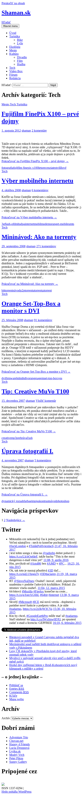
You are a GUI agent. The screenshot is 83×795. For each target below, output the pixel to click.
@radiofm (49, 553)
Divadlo (22, 57)
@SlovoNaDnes (24, 581)
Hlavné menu (10, 26)
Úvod (12, 32)
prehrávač (22, 438)
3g (3, 224)
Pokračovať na (35, 161)
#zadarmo (15, 608)
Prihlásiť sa (16, 685)
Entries (16, 688)
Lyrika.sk (15, 751)
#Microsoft (25, 602)
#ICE (36, 602)
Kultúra (14, 53)
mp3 (13, 438)
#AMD (51, 563)
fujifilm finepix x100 (25, 167)
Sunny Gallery (18, 761)
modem (45, 224)
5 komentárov (43, 460)
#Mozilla (27, 591)
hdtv (25, 378)
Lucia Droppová (19, 747)
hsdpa (21, 224)
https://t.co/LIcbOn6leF (23, 556)
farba (27, 501)
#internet (53, 595)
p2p (22, 290)
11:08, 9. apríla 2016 (56, 560)
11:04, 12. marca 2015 (51, 588)
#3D (50, 570)
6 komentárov (40, 190)
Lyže (20, 43)
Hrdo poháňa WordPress (16, 791)
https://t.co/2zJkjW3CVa (37, 608)
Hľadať (6, 22)
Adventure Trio (18, 737)
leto (40, 167)
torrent (29, 290)
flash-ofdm (11, 224)
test (55, 167)
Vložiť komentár (46, 400)
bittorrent (7, 290)
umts (71, 224)
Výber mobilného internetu (37, 180)
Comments (19, 692)
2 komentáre (39, 130)
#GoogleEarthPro (37, 615)
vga (60, 378)
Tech (12, 67)
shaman (26, 130)
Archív (6, 718)
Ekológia (14, 46)
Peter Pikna (16, 758)
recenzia (48, 167)
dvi (3, 378)
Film (20, 60)
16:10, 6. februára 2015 (67, 622)
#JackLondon (17, 546)
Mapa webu (16, 699)
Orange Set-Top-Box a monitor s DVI (31, 307)
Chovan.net (16, 740)
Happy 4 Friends (19, 744)
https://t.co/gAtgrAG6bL (24, 595)
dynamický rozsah (13, 501)
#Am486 (35, 563)
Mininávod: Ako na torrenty (39, 236)
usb (30, 438)
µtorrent (47, 290)
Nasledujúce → (15, 520)
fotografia (7, 167)
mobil (37, 224)
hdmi (19, 378)
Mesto (13, 50)
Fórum (13, 74)
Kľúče (13, 695)
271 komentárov (46, 246)
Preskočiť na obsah (13, 3)
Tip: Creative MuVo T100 (35, 391)
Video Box (16, 71)
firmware (10, 378)
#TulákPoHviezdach (41, 546)
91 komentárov (43, 320)
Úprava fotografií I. (27, 451)
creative (6, 438)
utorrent (37, 290)
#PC (61, 563)
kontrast (44, 501)
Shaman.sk (16, 12)
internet (29, 224)
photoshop (63, 501)
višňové (61, 167)
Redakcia (15, 78)
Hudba (21, 64)
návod (16, 290)
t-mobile (63, 224)
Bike (20, 39)
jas (37, 501)
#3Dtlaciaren (48, 574)
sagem (40, 378)
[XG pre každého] (3, 784)
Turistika (14, 36)
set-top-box (51, 378)
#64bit (44, 595)
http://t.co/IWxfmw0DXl (45, 619)
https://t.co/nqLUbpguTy (24, 574)
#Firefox (38, 591)
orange (54, 224)
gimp (33, 501)
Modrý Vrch (16, 754)
